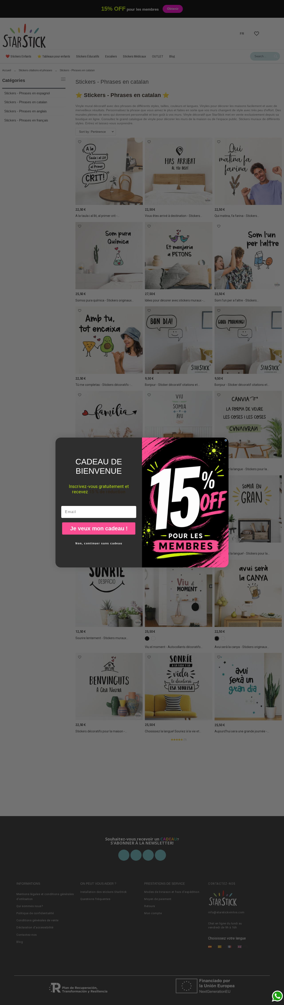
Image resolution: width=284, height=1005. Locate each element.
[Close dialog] (225, 440)
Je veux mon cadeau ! (99, 528)
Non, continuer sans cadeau (98, 543)
